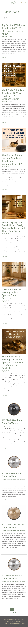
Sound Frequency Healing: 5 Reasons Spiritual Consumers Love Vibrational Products (12, 362)
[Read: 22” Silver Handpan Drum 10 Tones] (14, 564)
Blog (3, 36)
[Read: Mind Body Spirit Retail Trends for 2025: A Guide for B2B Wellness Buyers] (14, 74)
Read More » (5, 57)
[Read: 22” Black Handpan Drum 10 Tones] (14, 409)
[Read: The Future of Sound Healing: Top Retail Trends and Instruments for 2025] (14, 139)
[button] (25, 2)
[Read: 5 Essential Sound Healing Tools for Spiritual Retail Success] (14, 274)
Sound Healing (13, 426)
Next (15, 613)
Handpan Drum (5, 426)
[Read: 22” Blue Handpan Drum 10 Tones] (14, 462)
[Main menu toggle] (21, 2)
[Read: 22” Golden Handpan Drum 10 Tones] (14, 513)
